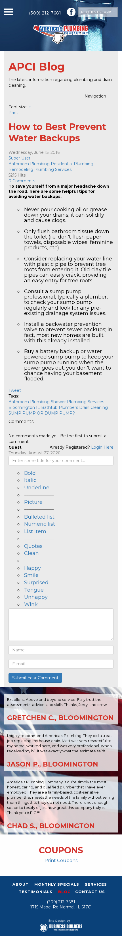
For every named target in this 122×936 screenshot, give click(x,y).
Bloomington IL (24, 407)
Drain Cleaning (93, 407)
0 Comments (22, 180)
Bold (30, 473)
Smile (31, 575)
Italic (30, 480)
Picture (33, 502)
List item (35, 531)
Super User (19, 158)
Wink (31, 604)
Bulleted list (39, 517)
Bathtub (49, 407)
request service (98, 12)
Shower (58, 401)
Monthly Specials (56, 884)
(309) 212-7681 (45, 13)
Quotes (33, 546)
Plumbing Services (52, 169)
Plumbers (68, 407)
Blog (64, 891)
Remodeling (21, 169)
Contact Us (90, 891)
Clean (31, 553)
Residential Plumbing (72, 163)
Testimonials (35, 891)
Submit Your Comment (35, 677)
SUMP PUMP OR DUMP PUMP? (42, 413)
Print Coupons (61, 860)
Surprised (36, 582)
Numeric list (39, 524)
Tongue (34, 590)
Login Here (102, 447)
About (20, 884)
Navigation (95, 96)
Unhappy (36, 597)
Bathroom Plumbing (29, 163)
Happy (32, 568)
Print (13, 112)
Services (96, 884)
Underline (36, 487)
